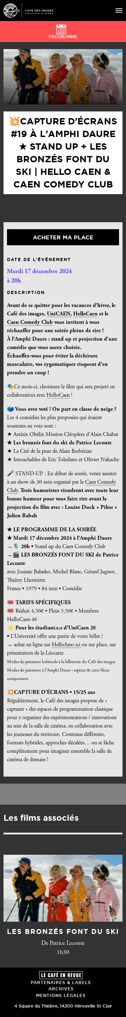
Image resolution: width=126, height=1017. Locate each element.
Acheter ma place (63, 237)
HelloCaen (85, 314)
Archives (61, 989)
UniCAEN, (59, 314)
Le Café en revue (61, 975)
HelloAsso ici (67, 645)
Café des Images (28, 11)
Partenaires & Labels (61, 982)
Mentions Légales (61, 995)
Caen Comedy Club (30, 322)
